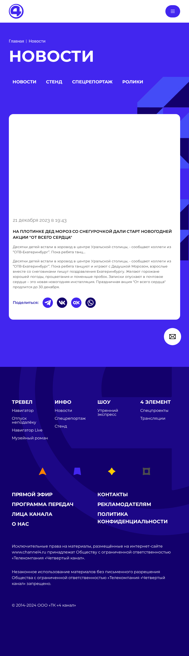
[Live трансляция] (22, 633)
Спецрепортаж (92, 82)
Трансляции (152, 418)
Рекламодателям (124, 504)
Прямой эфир (32, 494)
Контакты (112, 494)
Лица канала (32, 514)
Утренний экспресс (107, 413)
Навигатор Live (27, 430)
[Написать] (172, 336)
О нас (20, 524)
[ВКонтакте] (62, 303)
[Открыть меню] (172, 11)
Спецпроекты (154, 411)
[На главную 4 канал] (16, 11)
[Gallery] (94, 164)
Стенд (54, 82)
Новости (37, 41)
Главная (16, 41)
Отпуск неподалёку (24, 420)
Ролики (132, 82)
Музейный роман (30, 438)
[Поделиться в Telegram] (48, 303)
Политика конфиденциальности (132, 517)
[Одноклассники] (76, 303)
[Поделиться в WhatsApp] (90, 303)
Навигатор (23, 411)
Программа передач (43, 504)
